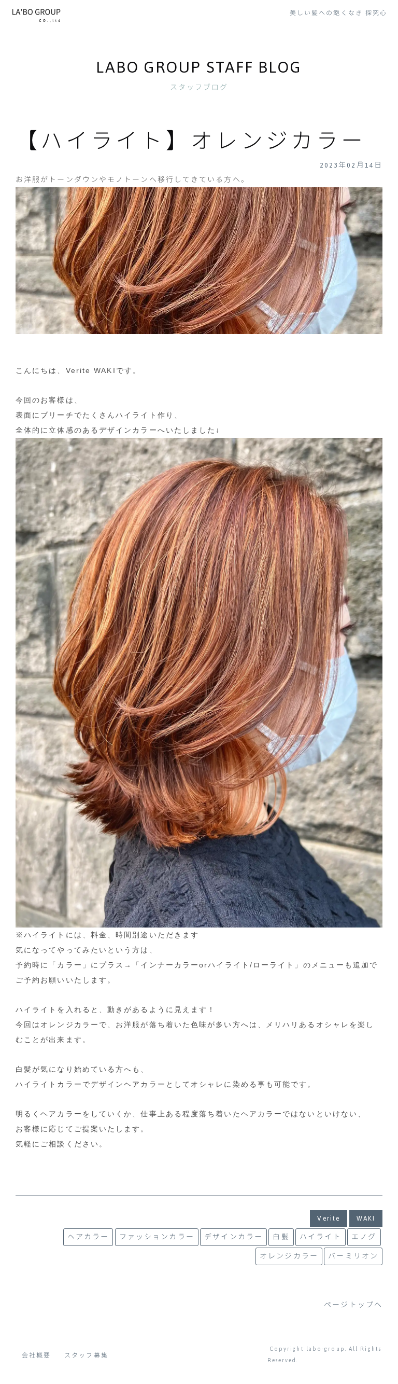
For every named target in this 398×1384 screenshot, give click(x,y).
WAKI (366, 1218)
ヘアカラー (88, 1237)
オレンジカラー (289, 1256)
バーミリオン (353, 1256)
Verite (328, 1218)
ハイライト (321, 1237)
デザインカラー (233, 1237)
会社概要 (36, 1355)
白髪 (281, 1237)
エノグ (363, 1237)
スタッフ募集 (86, 1355)
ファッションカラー (156, 1237)
